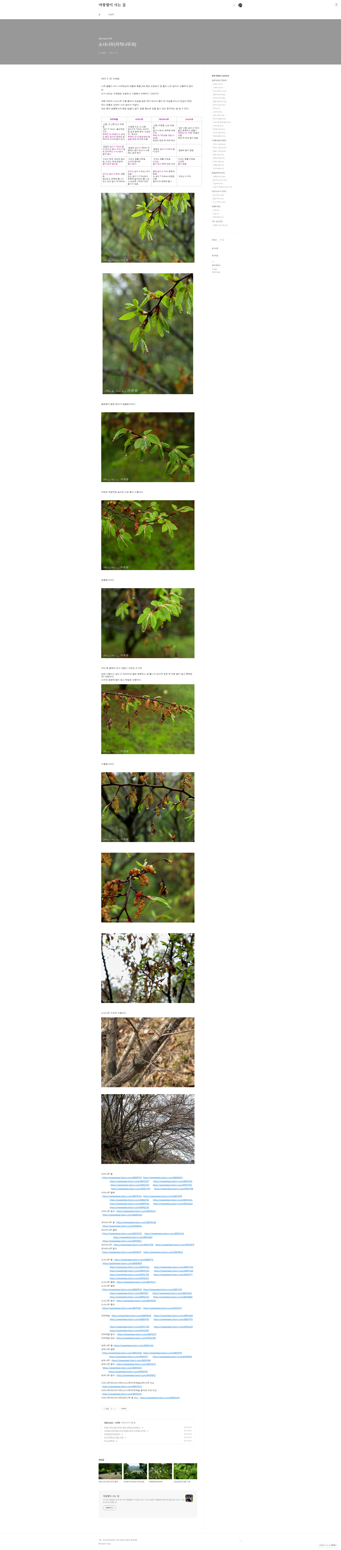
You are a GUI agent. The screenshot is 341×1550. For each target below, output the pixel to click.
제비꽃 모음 (219, 129)
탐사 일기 (218, 195)
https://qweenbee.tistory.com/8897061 (121, 1308)
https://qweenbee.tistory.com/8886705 (129, 1319)
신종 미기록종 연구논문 (222, 187)
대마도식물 (218, 162)
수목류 (117, 1422)
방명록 (111, 14)
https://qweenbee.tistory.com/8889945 (122, 1289)
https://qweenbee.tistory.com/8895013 (122, 1394)
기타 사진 (217, 221)
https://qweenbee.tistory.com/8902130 (129, 1274)
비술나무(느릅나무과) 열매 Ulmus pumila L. (122, 1427)
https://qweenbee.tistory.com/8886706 (129, 1200)
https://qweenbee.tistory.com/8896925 (122, 1368)
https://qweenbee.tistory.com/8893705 (122, 1233)
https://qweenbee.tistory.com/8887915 (173, 1319)
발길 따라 (218, 199)
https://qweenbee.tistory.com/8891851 (129, 1293)
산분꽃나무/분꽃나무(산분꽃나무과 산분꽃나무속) (125, 1431)
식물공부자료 (219, 177)
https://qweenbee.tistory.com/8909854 (163, 1252)
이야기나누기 (219, 191)
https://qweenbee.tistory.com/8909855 (172, 1356)
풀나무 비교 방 (220, 180)
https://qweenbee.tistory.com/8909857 (136, 1375)
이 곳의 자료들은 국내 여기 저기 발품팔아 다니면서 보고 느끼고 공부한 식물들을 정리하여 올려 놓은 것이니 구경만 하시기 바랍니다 (143, 1501)
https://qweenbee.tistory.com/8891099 (162, 1196)
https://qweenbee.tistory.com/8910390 (129, 1330)
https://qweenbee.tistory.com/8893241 (136, 1282)
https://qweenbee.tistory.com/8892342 (164, 1233)
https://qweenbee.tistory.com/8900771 (173, 1274)
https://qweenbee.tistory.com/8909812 (122, 1241)
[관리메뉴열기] (336, 5)
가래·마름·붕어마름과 (222, 122)
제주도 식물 (219, 148)
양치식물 (218, 126)
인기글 (221, 240)
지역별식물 (219, 140)
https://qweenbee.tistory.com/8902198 (173, 1188)
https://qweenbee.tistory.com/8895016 (136, 1211)
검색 (234, 5)
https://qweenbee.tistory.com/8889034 (129, 1203)
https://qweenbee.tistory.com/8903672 (129, 1278)
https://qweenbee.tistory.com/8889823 (163, 1177)
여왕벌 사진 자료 (220, 225)
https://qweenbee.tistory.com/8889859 (122, 1263)
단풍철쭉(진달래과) (112, 1434)
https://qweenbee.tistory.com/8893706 (173, 1267)
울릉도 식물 (219, 151)
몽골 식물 (218, 155)
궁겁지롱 (218, 184)
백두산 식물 (219, 144)
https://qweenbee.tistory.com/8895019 (136, 1334)
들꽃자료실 (108, 1422)
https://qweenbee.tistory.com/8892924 (122, 1386)
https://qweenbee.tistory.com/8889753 (122, 1177)
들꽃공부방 (218, 173)
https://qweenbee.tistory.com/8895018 (136, 1300)
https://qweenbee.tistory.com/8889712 (133, 1259)
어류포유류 (218, 217)
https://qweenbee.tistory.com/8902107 (129, 1185)
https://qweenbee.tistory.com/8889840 (131, 1315)
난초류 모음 (219, 133)
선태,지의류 (218, 115)
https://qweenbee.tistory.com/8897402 (172, 1181)
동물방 (216, 206)
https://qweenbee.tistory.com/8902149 (130, 1188)
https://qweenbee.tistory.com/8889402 (122, 1215)
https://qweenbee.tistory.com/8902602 (173, 1203)
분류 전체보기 (220, 76)
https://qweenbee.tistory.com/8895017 (121, 1252)
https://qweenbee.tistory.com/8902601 (173, 1326)
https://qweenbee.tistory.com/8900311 (128, 1356)
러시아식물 (218, 168)
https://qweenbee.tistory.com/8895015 (136, 1364)
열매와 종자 (219, 95)
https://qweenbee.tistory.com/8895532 (129, 1271)
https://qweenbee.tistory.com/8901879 (174, 1244)
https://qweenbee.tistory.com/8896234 (129, 1297)
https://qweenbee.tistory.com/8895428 (136, 1222)
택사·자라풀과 (219, 119)
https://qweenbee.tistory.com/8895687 (133, 1237)
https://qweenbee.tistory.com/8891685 (173, 1315)
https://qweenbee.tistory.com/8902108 (136, 1338)
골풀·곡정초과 (219, 101)
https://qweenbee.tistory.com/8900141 (162, 1308)
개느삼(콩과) (109, 1441)
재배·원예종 (219, 136)
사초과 (217, 112)
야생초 (218, 84)
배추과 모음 (219, 105)
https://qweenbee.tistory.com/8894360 (122, 1353)
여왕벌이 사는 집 (112, 5)
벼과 (216, 108)
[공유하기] (111, 1409)
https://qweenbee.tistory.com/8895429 (160, 1397)
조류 (216, 210)
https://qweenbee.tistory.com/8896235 (129, 1207)
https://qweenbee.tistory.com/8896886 (172, 1297)
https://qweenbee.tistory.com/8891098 (131, 1360)
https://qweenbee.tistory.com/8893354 (129, 1267)
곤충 (216, 214)
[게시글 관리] (114, 1409)
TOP (240, 1541)
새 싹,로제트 (220, 91)
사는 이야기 (219, 202)
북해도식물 (219, 158)
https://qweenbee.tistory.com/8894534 (172, 1200)
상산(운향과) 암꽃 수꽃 (113, 1437)
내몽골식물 (218, 165)
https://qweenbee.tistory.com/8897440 (173, 1271)
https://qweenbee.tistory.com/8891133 (162, 1289)
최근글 (214, 240)
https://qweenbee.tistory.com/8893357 (129, 1181)
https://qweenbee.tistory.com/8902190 (172, 1185)
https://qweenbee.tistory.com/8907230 (129, 1326)
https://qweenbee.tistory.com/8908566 (122, 1226)
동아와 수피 (219, 98)
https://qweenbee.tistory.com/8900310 (128, 1371)
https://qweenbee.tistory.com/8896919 (162, 1353)
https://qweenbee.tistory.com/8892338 (133, 1244)
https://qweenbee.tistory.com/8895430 (133, 1345)
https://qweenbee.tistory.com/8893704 (122, 1196)
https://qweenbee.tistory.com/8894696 (172, 1293)
